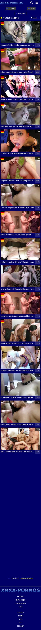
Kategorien (15, 578)
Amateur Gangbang (27, 578)
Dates (32, 8)
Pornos (20, 596)
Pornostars (20, 603)
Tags (20, 607)
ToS (20, 619)
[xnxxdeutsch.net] (11, 3)
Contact (20, 612)
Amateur (12, 8)
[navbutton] (37, 2)
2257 (20, 623)
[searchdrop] (31, 2)
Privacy (20, 626)
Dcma (20, 616)
